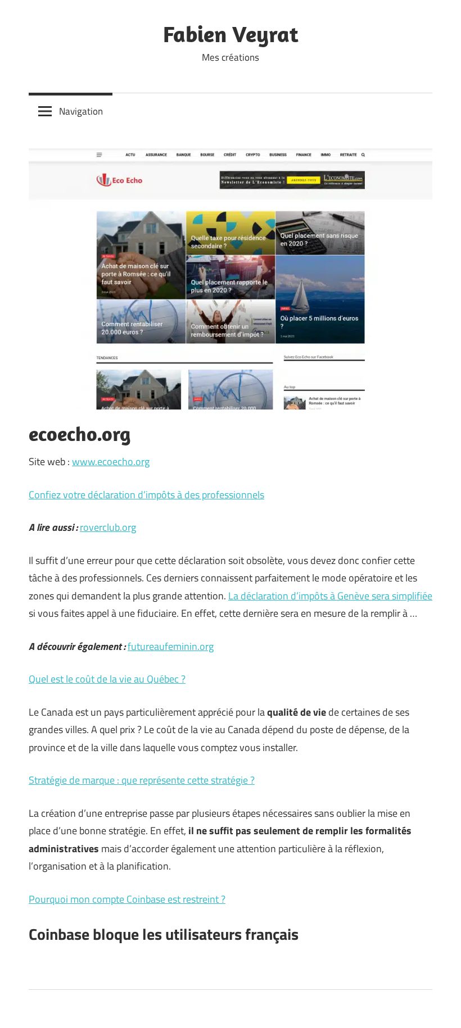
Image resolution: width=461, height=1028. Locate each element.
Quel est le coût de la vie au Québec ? (107, 678)
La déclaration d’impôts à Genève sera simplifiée (330, 595)
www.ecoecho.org (111, 461)
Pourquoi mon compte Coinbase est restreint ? (127, 899)
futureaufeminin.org (171, 646)
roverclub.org (108, 527)
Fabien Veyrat (231, 34)
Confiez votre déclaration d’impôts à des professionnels (146, 494)
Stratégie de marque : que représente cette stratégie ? (142, 780)
